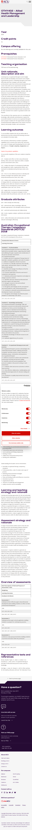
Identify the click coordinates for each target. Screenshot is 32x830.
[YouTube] (9, 793)
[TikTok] (12, 793)
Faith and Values (5, 758)
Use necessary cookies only (16, 443)
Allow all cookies (16, 433)
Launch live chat (5, 720)
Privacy (24, 805)
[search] (27, 2)
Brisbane (3, 779)
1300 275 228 (7, 748)
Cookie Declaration (24, 400)
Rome (14, 776)
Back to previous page (15, 678)
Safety (2, 807)
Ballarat (3, 774)
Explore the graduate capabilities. (9, 151)
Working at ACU (5, 761)
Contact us (4, 766)
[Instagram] (4, 793)
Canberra (3, 782)
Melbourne (4, 785)
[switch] (28, 413)
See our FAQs (5, 741)
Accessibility (4, 805)
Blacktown (3, 776)
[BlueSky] (15, 793)
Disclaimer (17, 805)
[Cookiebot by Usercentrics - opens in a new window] (23, 386)
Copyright (11, 805)
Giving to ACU (4, 763)
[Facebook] (2, 793)
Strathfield (15, 779)
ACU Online (16, 782)
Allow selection (16, 438)
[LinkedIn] (7, 793)
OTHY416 (4, 57)
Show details (24, 428)
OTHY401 (4, 58)
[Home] (7, 3)
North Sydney (16, 774)
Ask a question (6, 746)
